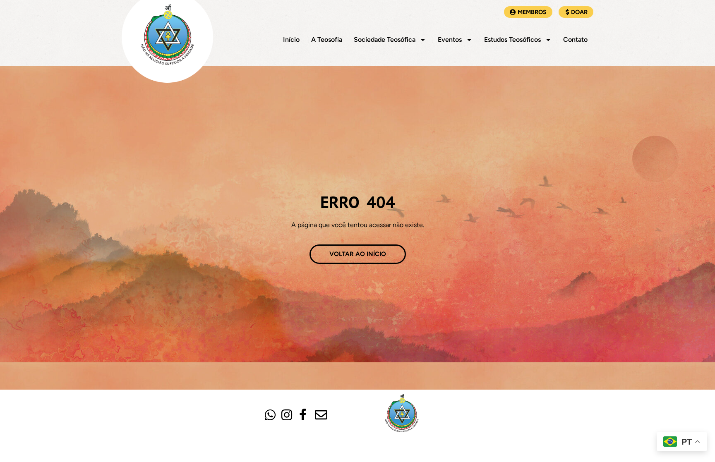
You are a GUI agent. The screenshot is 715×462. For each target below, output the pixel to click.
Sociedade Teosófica (384, 39)
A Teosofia (326, 39)
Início (291, 39)
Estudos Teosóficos (512, 39)
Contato (575, 39)
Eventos (450, 39)
